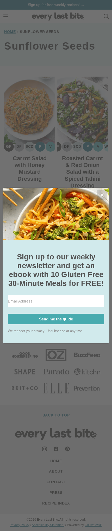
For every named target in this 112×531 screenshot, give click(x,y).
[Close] (102, 195)
